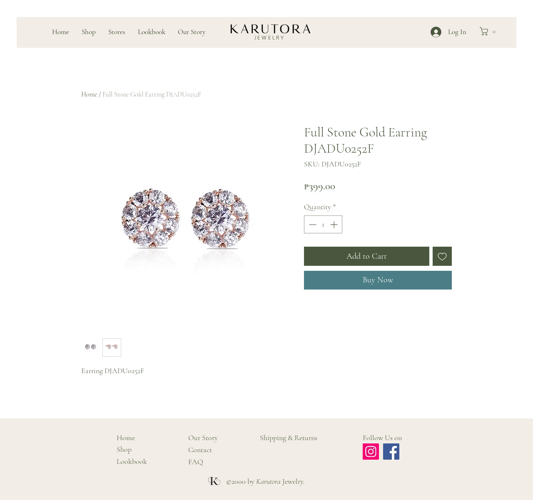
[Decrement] (311, 224)
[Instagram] (371, 451)
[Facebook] (391, 451)
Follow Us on (382, 437)
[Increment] (334, 224)
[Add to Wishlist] (442, 256)
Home (89, 94)
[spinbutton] (323, 224)
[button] (490, 31)
